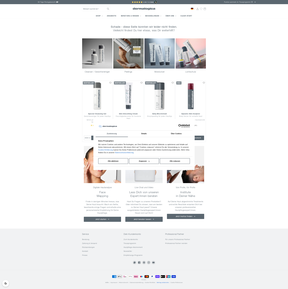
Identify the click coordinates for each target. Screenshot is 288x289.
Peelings (128, 71)
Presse (85, 255)
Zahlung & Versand (89, 243)
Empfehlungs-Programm (133, 255)
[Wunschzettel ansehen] (201, 8)
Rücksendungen (88, 247)
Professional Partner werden (176, 243)
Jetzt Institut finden (184, 216)
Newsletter (128, 251)
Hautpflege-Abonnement (133, 247)
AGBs (107, 282)
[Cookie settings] (5, 283)
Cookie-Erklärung (105, 150)
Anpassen (143, 161)
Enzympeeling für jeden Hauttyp (159, 116)
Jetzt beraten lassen (142, 219)
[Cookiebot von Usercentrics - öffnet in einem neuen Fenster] (180, 126)
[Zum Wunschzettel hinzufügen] (110, 82)
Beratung (85, 239)
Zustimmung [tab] (112, 134)
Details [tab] (144, 134)
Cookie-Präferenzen (177, 282)
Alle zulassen (175, 161)
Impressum (113, 282)
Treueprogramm (130, 243)
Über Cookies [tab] (176, 134)
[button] (96, 8)
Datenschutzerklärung (124, 152)
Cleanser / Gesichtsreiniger (97, 71)
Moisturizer (159, 71)
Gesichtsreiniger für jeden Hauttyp (97, 116)
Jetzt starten (100, 219)
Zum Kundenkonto (131, 239)
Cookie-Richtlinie (150, 282)
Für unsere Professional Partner (177, 239)
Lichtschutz (190, 71)
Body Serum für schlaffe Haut (190, 116)
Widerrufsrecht (123, 282)
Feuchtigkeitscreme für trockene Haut (128, 117)
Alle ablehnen (113, 161)
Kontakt (85, 251)
